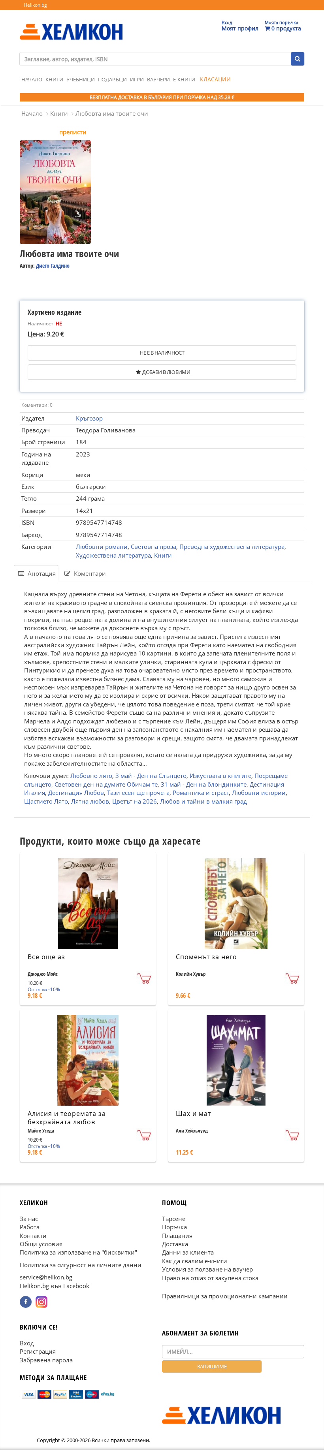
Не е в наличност (162, 352)
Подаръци (112, 79)
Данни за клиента (188, 1253)
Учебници (80, 79)
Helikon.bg (35, 5)
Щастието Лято (46, 801)
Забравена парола (46, 1360)
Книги (54, 79)
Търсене (173, 1219)
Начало (31, 79)
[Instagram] (41, 1302)
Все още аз (46, 956)
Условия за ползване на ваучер (207, 1269)
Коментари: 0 (37, 405)
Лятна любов (90, 801)
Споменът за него (206, 956)
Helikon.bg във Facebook (54, 1286)
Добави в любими (166, 372)
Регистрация (38, 1352)
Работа (30, 1227)
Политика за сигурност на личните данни (80, 1265)
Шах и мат (193, 1113)
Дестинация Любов (76, 792)
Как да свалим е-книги (194, 1261)
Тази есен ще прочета (138, 792)
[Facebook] (26, 1302)
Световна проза (153, 546)
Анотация (41, 573)
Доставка (175, 1244)
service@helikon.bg (46, 1277)
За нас (29, 1219)
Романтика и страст (201, 792)
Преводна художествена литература (231, 546)
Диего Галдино (53, 265)
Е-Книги (184, 79)
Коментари (89, 573)
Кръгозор (89, 418)
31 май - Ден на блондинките (204, 784)
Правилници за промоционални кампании (225, 1296)
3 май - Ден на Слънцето (150, 775)
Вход (27, 1343)
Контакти (33, 1236)
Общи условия (41, 1244)
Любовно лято (91, 775)
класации (215, 79)
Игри (137, 79)
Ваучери (158, 79)
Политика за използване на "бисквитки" (78, 1253)
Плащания (177, 1236)
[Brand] (71, 24)
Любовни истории (259, 792)
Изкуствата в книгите (220, 775)
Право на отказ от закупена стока (210, 1278)
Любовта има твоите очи (111, 113)
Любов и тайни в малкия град (203, 801)
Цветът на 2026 (134, 801)
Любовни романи (102, 546)
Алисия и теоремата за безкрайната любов (67, 1117)
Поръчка (174, 1227)
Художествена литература (113, 555)
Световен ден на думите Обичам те (106, 784)
